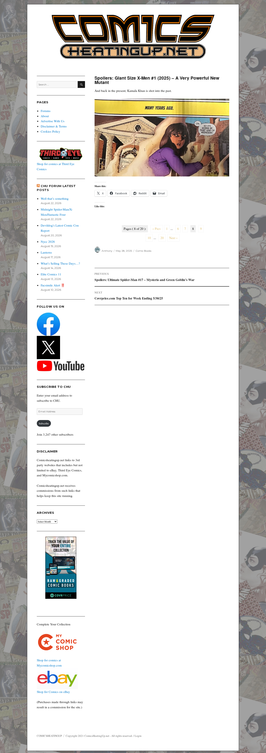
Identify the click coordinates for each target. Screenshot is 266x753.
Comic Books (143, 250)
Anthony (107, 250)
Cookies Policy (50, 131)
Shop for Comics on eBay (53, 692)
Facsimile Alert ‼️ (53, 285)
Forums (45, 111)
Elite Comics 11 (51, 274)
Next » (173, 238)
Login (138, 736)
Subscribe (44, 423)
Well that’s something (55, 198)
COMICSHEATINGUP (49, 736)
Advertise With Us (52, 121)
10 (149, 238)
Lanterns (46, 252)
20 (162, 238)
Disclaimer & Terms (54, 126)
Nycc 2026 (48, 241)
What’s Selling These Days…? (60, 263)
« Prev (156, 229)
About (45, 116)
